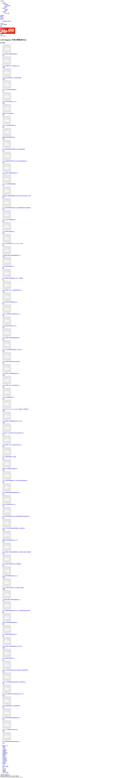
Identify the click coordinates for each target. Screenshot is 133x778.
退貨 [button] (6, 21)
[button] (66, 7)
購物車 (1, 16)
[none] (67, 50)
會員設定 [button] (9, 21)
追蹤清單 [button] (4, 21)
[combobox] (66, 35)
